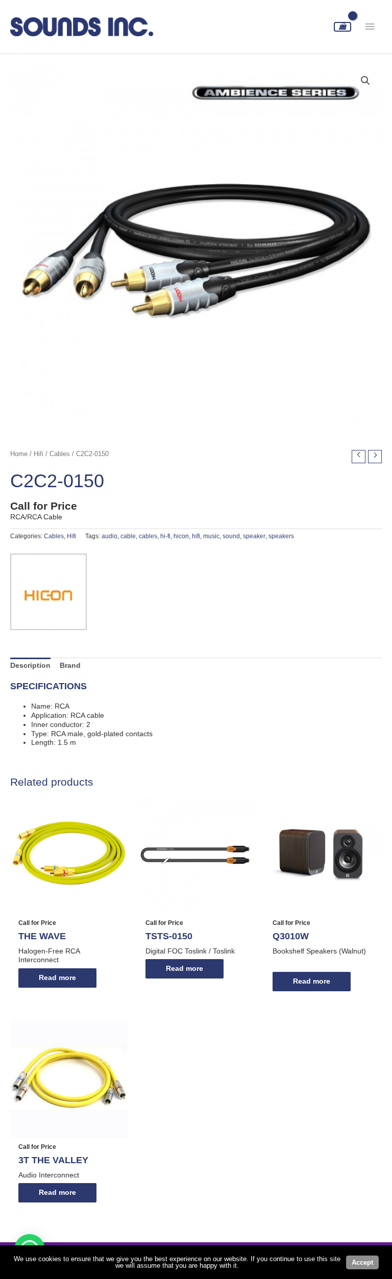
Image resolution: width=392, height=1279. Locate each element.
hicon (181, 536)
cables (148, 536)
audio (109, 536)
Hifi (38, 454)
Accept (362, 1262)
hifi (196, 536)
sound (231, 536)
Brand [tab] (70, 665)
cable (128, 536)
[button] (365, 80)
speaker (254, 536)
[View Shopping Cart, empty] (342, 27)
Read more (57, 978)
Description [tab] (30, 665)
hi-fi (165, 536)
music (211, 536)
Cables (60, 454)
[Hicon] (48, 592)
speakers (281, 536)
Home (19, 454)
